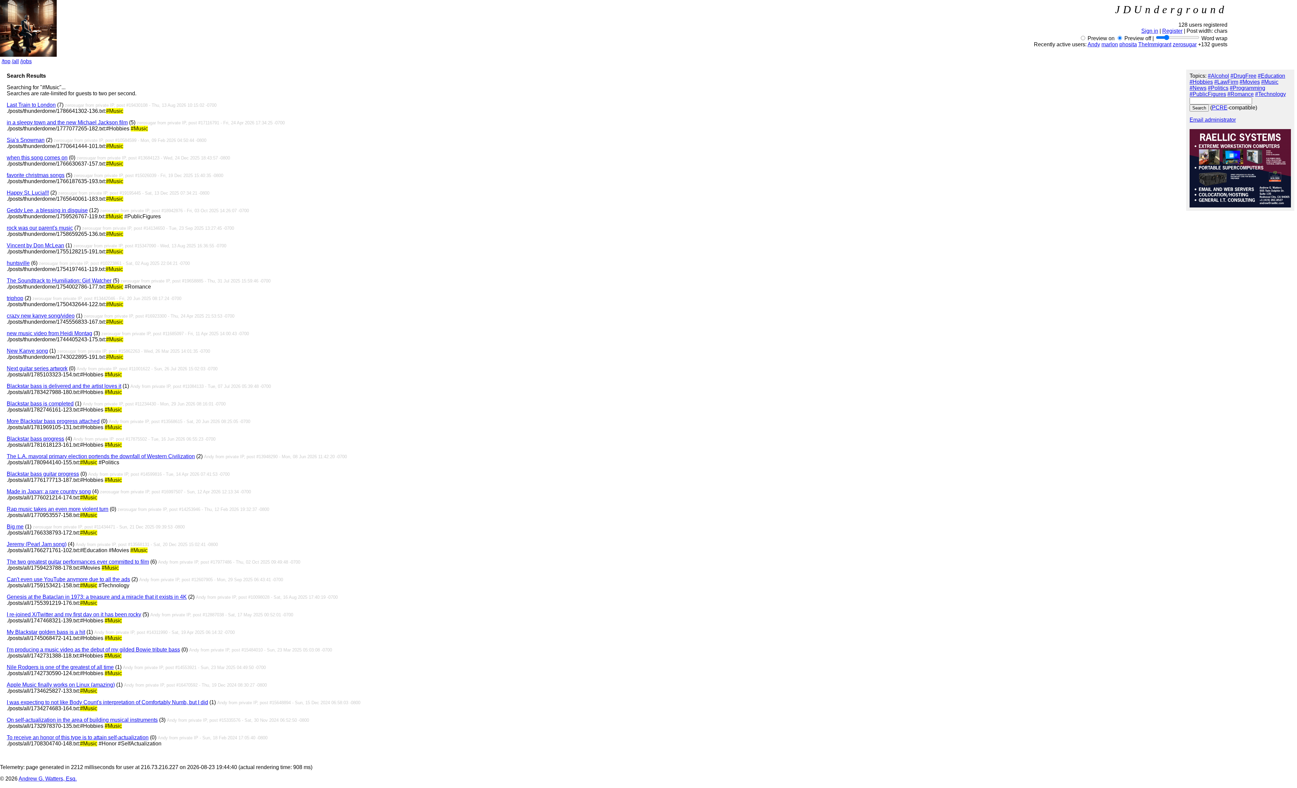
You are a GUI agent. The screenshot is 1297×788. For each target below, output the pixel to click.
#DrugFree (1243, 76)
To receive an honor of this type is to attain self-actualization (78, 737)
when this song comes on (37, 158)
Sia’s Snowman (26, 140)
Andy (1094, 44)
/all (15, 61)
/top (6, 61)
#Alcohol (1218, 76)
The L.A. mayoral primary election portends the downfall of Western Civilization (101, 456)
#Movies (1250, 82)
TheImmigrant (1154, 44)
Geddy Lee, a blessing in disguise (47, 210)
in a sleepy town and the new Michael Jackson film (67, 122)
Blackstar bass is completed (40, 404)
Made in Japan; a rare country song (49, 491)
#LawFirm (1226, 82)
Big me (15, 527)
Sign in (1149, 31)
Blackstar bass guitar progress (43, 474)
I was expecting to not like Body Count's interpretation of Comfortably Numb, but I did (107, 702)
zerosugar (1185, 44)
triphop (15, 298)
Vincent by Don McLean (35, 245)
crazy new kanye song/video (41, 316)
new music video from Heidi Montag (49, 333)
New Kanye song (27, 351)
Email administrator (1213, 120)
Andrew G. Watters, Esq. (48, 779)
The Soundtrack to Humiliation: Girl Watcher (59, 281)
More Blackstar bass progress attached (53, 421)
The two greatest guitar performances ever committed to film (78, 562)
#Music (1269, 82)
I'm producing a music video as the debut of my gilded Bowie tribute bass (93, 649)
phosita (1128, 44)
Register (1172, 31)
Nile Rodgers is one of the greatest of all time (60, 667)
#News (1198, 88)
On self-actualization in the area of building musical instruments (82, 720)
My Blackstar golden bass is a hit (46, 632)
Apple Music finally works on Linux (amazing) (61, 685)
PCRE (1219, 107)
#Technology (1270, 94)
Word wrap (1214, 38)
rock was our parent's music (40, 228)
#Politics (1218, 88)
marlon (1109, 44)
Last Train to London (31, 105)
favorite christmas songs (36, 175)
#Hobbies (1201, 82)
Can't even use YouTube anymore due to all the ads (68, 579)
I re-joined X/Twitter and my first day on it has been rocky (74, 614)
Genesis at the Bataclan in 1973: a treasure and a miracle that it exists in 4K (97, 597)
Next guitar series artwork (37, 368)
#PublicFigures (1208, 94)
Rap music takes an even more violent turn (57, 509)
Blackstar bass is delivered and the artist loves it (64, 386)
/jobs (26, 61)
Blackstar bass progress (35, 439)
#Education (1271, 76)
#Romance (1240, 94)
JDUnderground (1171, 9)
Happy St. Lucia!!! (28, 193)
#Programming (1247, 88)
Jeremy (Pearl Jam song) (37, 544)
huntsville (18, 263)
